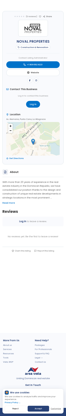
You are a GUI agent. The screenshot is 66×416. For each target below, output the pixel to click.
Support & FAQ (42, 353)
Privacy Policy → (13, 402)
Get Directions (16, 158)
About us (7, 345)
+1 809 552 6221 (35, 64)
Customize (56, 408)
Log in (22, 221)
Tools (5, 357)
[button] (33, 142)
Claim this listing (23, 250)
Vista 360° (8, 362)
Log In (33, 104)
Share (49, 16)
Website (35, 72)
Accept (38, 408)
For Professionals (43, 349)
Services (7, 349)
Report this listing (45, 250)
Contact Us (40, 362)
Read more (8, 202)
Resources (8, 353)
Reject (15, 408)
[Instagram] (36, 80)
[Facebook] (29, 80)
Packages (40, 345)
